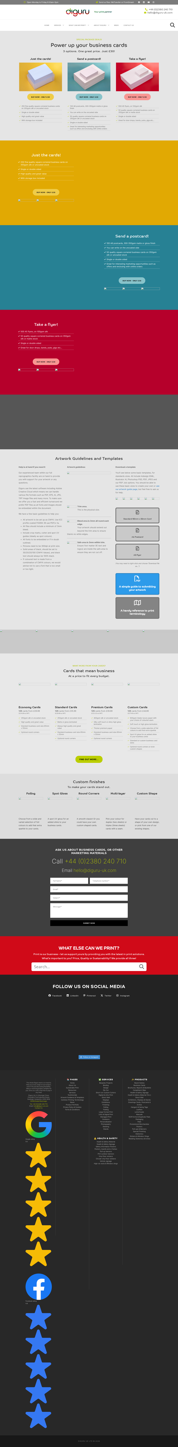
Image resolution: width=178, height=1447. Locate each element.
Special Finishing (139, 1131)
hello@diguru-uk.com (160, 13)
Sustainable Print (72, 1088)
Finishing (105, 1105)
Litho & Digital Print (106, 1114)
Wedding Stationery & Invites (139, 1139)
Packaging (139, 1119)
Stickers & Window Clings (139, 1136)
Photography (106, 1124)
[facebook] (139, 2)
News (116, 25)
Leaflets (139, 1110)
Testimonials (72, 1095)
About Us (72, 1085)
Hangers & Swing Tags (139, 1107)
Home (46, 25)
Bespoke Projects (105, 1083)
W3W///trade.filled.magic (38, 1101)
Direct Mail (106, 1097)
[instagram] (153, 2)
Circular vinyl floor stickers (106, 1159)
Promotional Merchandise (139, 1124)
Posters (139, 1126)
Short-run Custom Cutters (106, 1093)
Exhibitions (106, 1102)
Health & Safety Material (106, 1142)
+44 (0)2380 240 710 (161, 9)
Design (105, 1088)
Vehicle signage (106, 1161)
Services (57, 25)
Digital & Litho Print (106, 1095)
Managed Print (105, 1117)
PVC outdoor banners (106, 1154)
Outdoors (105, 1119)
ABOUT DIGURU (100, 25)
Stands (105, 1129)
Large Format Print (106, 1112)
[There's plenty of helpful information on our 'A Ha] (39, 1018)
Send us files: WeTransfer (110, 2)
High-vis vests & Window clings (106, 1163)
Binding (106, 1085)
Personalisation (106, 1122)
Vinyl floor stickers (106, 1156)
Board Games (139, 1083)
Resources (72, 1090)
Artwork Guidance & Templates (72, 1097)
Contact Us (129, 25)
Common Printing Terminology (72, 1100)
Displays (106, 1100)
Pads (139, 1122)
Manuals (139, 1114)
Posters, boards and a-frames (106, 1149)
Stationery (139, 1134)
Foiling (105, 1107)
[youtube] (149, 2)
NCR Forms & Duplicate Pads (139, 1117)
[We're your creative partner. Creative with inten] (72, 1011)
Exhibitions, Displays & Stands (139, 1100)
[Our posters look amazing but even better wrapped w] (139, 1018)
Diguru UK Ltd (85, 1441)
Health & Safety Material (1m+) (139, 1095)
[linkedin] (144, 2)
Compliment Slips (139, 1090)
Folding (106, 1110)
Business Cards (139, 1085)
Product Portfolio (72, 1105)
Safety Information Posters (106, 1147)
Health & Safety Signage (106, 1144)
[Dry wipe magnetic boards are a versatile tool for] (106, 1026)
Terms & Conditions (72, 1110)
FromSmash (129, 2)
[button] (39, 1188)
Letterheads (139, 1112)
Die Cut (106, 1090)
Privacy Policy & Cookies (72, 1107)
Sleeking (106, 1126)
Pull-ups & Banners (139, 1129)
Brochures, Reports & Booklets (139, 1088)
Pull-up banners (106, 1151)
